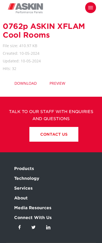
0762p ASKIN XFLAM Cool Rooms (44, 30)
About (21, 198)
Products (24, 168)
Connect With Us (33, 217)
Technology (26, 178)
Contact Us (53, 134)
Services (23, 188)
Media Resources (32, 207)
